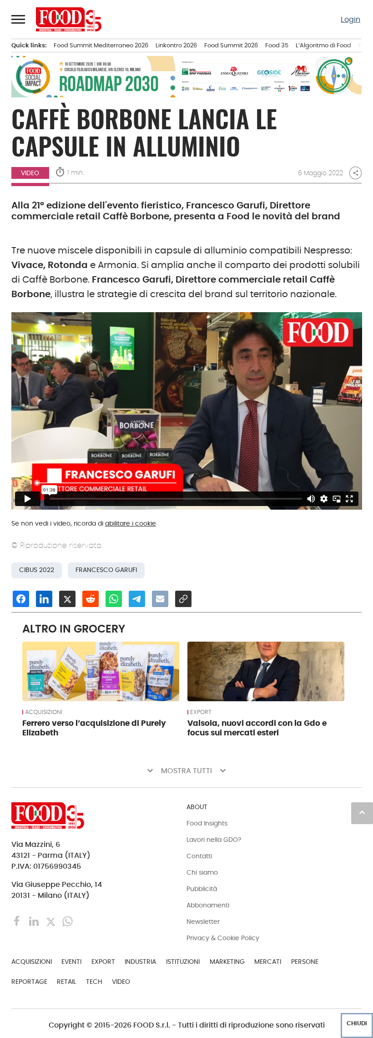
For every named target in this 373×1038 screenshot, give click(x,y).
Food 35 (276, 45)
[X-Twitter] (51, 921)
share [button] (356, 173)
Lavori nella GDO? (213, 839)
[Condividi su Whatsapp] (114, 599)
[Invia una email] (160, 599)
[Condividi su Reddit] (90, 599)
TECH (94, 981)
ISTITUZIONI (183, 961)
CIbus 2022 (36, 570)
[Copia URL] (183, 599)
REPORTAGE (29, 981)
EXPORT (201, 712)
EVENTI (71, 961)
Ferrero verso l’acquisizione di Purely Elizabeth (94, 728)
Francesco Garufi (106, 570)
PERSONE (304, 961)
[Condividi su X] (67, 599)
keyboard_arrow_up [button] (362, 812)
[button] (18, 19)
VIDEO (30, 172)
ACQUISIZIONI (43, 712)
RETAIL (66, 981)
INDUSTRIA (140, 961)
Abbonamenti (207, 905)
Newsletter (203, 921)
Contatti (199, 856)
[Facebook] (18, 921)
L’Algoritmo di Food (323, 45)
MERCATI (267, 961)
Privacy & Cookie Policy (222, 937)
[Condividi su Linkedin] (44, 599)
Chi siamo (202, 872)
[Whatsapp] (67, 921)
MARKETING (227, 961)
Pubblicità (201, 888)
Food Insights (206, 823)
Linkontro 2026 (176, 45)
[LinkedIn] (34, 921)
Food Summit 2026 (231, 45)
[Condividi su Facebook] (21, 599)
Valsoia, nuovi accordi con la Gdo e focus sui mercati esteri (257, 728)
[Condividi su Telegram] (137, 599)
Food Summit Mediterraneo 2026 (101, 45)
